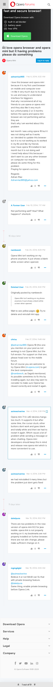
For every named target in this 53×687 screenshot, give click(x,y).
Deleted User (17, 287)
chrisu (14, 339)
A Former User (18, 205)
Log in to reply (43, 61)
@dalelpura (16, 583)
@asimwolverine (19, 573)
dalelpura (15, 518)
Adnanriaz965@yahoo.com (24, 180)
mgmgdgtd (16, 568)
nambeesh (16, 250)
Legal (6, 645)
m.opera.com (32, 367)
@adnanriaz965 (19, 345)
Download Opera (19, 36)
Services (8, 631)
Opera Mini (11, 60)
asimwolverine (18, 411)
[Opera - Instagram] (37, 663)
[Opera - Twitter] (20, 663)
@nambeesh (17, 373)
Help (6, 638)
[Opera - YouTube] (26, 663)
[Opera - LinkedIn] (31, 663)
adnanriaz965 (17, 76)
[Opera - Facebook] (15, 663)
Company (9, 653)
